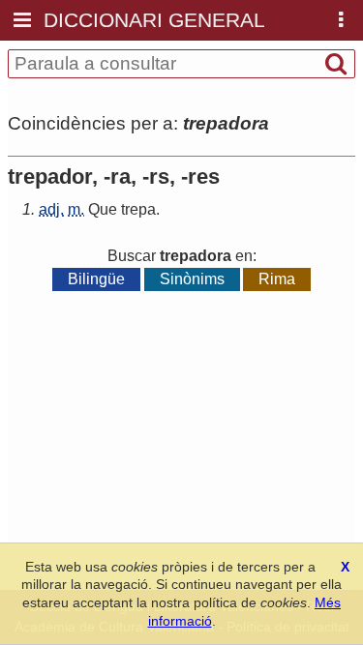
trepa (138, 209)
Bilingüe (96, 279)
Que (102, 209)
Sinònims (192, 279)
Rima (276, 279)
